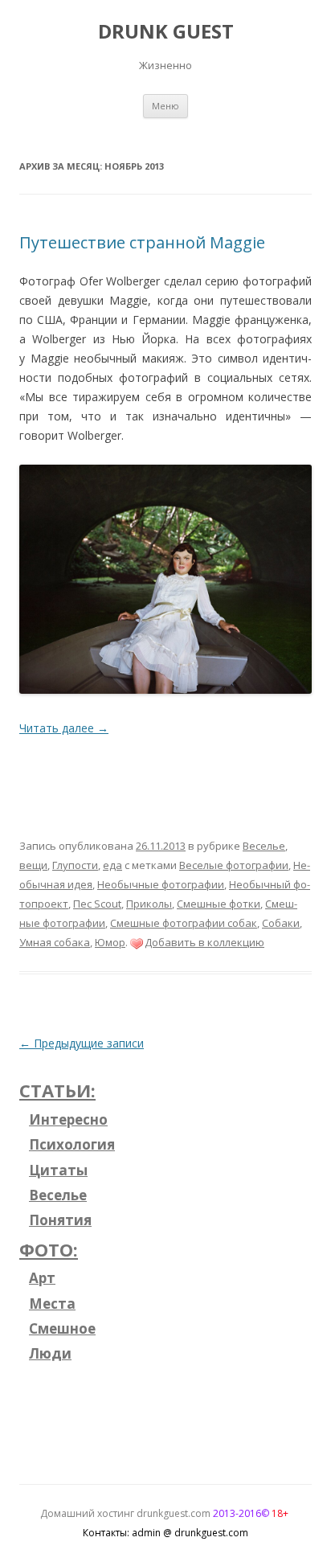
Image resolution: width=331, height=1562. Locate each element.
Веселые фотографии (233, 865)
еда (112, 865)
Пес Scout (97, 903)
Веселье (264, 845)
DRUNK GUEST (166, 31)
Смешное (62, 1328)
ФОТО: (48, 1249)
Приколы (149, 903)
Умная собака (54, 942)
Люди (50, 1353)
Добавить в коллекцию (204, 942)
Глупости (75, 865)
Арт (42, 1278)
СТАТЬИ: (57, 1090)
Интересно (68, 1119)
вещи (33, 865)
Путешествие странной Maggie (142, 242)
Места (52, 1303)
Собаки (281, 923)
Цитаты (58, 1170)
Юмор (110, 942)
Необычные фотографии (160, 884)
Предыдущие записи (81, 1043)
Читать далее (63, 728)
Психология (72, 1144)
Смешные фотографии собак (183, 923)
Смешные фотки (218, 903)
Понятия (60, 1220)
